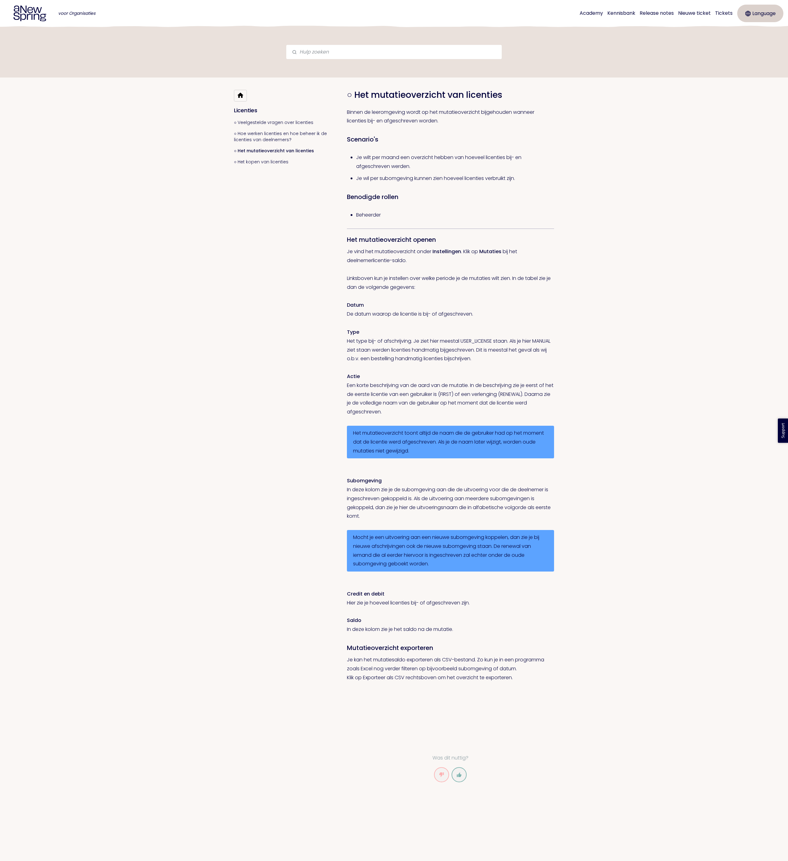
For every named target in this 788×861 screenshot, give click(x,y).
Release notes (657, 13)
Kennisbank (621, 13)
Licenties (245, 110)
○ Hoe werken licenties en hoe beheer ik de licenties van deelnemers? (280, 136)
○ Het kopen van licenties (261, 162)
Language (764, 13)
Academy (591, 13)
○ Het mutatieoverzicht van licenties (274, 151)
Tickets (724, 13)
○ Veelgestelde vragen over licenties (273, 122)
